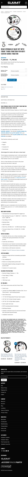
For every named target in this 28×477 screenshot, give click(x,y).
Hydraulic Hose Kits (5, 444)
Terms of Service (5, 410)
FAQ (2, 385)
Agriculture (3, 419)
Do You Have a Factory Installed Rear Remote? (4, 75)
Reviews (3, 403)
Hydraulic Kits (8, 11)
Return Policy (4, 388)
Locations (3, 408)
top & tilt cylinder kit (16, 133)
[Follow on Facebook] (1, 451)
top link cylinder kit (21, 131)
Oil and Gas (3, 430)
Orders (2, 394)
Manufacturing (4, 424)
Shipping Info (4, 390)
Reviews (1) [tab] (4, 103)
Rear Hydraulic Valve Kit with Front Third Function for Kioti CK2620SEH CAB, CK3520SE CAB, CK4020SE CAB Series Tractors (21, 357)
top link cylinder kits (18, 134)
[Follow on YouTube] (8, 451)
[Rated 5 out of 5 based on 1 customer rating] (14, 57)
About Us (3, 401)
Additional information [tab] (7, 100)
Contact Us (3, 392)
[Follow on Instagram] (3, 451)
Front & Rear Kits (17, 11)
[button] (2, 2)
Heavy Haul (3, 428)
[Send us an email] (4, 451)
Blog (2, 406)
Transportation (4, 426)
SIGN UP (4, 379)
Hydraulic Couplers (5, 437)
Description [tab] (4, 97)
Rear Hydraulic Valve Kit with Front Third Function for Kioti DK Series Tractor (7, 355)
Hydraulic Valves (5, 439)
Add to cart (12, 80)
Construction (4, 421)
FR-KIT (4, 89)
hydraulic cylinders (5, 131)
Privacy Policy (4, 412)
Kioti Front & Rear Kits (9, 87)
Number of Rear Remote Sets (4, 71)
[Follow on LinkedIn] (6, 451)
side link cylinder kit (6, 133)
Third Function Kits (5, 442)
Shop (2, 11)
